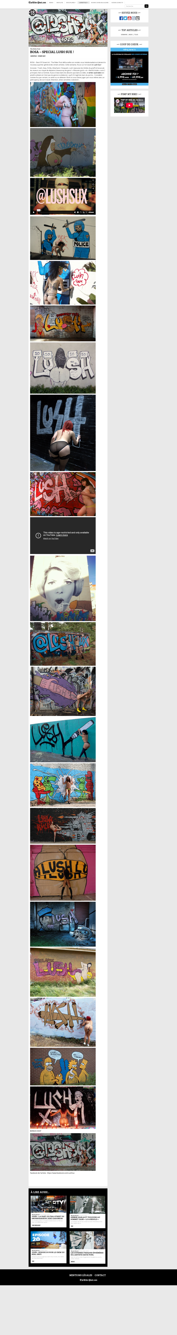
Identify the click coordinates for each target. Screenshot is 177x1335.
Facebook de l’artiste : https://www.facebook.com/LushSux (52, 1173)
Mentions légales (80, 1275)
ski (72, 1226)
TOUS (136, 34)
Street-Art (41, 56)
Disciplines (70, 2)
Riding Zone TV (117, 2)
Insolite (59, 2)
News (51, 2)
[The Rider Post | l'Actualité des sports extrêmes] (37, 2)
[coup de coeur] (129, 67)
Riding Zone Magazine (99, 2)
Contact (100, 1275)
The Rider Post (35, 49)
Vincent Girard (35, 1214)
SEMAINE (124, 34)
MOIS (131, 34)
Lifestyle (83, 2)
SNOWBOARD (36, 1225)
